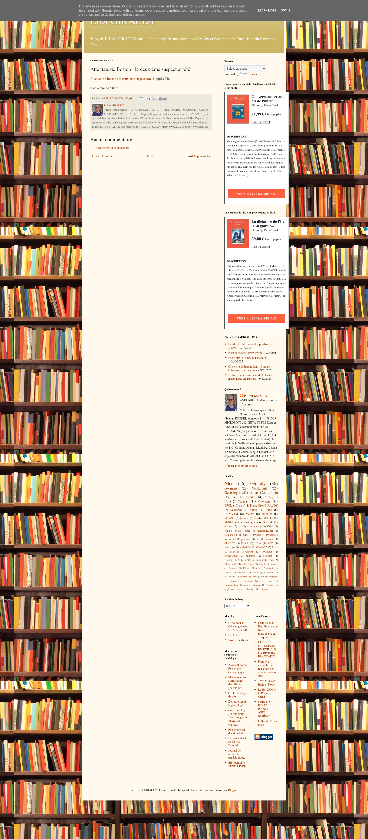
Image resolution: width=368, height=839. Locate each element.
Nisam (255, 572)
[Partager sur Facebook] (160, 99)
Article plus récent (102, 156)
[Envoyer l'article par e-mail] (141, 98)
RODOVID (229, 576)
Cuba (267, 496)
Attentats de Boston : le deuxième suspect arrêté (122, 78)
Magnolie (241, 572)
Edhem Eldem (250, 568)
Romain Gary (252, 580)
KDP (270, 543)
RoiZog (233, 580)
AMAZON (246, 547)
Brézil (262, 564)
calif (241, 505)
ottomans (230, 488)
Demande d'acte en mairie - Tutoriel (237, 741)
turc (258, 539)
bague (240, 589)
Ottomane (264, 501)
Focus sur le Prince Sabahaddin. (247, 358)
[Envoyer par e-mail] (148, 99)
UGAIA (233, 635)
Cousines (233, 568)
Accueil (150, 156)
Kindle (228, 531)
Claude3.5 (261, 547)
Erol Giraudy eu (238, 640)
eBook (228, 526)
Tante (245, 584)
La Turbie (244, 531)
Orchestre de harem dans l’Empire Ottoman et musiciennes (249, 368)
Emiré (244, 543)
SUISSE (229, 518)
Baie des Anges (246, 564)
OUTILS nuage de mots (237, 695)
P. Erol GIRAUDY (255, 396)
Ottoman (243, 501)
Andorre (269, 539)
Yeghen (270, 584)
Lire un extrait (261, 122)
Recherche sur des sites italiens (237, 731)
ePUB (248, 560)
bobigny (251, 589)
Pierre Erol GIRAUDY (264, 505)
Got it (285, 10)
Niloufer (267, 514)
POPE (245, 535)
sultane (260, 560)
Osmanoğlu (230, 535)
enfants (263, 589)
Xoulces (257, 584)
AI (240, 526)
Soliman (267, 555)
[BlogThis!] (152, 99)
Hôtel (258, 543)
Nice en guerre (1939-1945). (245, 353)
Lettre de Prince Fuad (267, 723)
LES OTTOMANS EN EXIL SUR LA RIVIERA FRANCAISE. (267, 649)
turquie (273, 492)
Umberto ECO (232, 560)
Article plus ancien (199, 156)
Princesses (272, 535)
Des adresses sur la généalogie (238, 703)
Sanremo (250, 555)
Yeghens (228, 589)
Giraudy (258, 483)
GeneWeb (268, 568)
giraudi (251, 496)
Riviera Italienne (248, 576)
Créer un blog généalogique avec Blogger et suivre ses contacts (237, 717)
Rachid (267, 522)
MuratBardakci (265, 531)
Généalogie (259, 488)
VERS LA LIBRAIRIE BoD (257, 193)
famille (244, 518)
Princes (257, 535)
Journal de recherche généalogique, (236, 754)
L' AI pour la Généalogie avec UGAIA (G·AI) (238, 626)
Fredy (257, 518)
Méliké (228, 522)
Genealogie (232, 492)
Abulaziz (228, 564)
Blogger (232, 790)
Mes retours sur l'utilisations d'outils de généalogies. (237, 682)
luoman (208, 790)
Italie (270, 518)
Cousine (274, 564)
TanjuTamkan (231, 584)
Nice (228, 483)
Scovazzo (236, 510)
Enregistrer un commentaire (112, 148)
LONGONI (231, 514)
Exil (234, 496)
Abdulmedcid (254, 526)
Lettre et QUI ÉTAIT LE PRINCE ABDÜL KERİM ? (266, 709)
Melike (250, 514)
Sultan (253, 510)
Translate (253, 74)
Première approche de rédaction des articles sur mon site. (267, 668)
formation (229, 547)
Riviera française (269, 576)
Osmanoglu (248, 522)
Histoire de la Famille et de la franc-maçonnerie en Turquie (250, 377)
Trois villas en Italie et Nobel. (267, 682)
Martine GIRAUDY (241, 551)
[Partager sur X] (156, 99)
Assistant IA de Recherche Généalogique (237, 668)
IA (226, 501)
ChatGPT (229, 543)
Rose (270, 580)
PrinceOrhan (231, 555)
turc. (271, 560)
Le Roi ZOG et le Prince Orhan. (267, 693)
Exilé (269, 510)
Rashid (232, 539)
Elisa (275, 547)
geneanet (246, 539)
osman (254, 492)
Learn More (267, 10)
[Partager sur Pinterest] (164, 99)
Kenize (227, 572)
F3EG (270, 526)
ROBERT (268, 572)
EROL (228, 505)
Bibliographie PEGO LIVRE (237, 764)
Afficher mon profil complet (241, 466)
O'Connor (267, 551)
